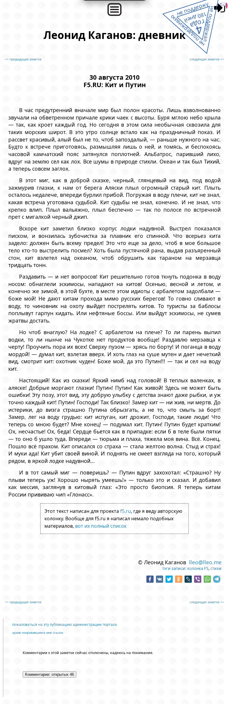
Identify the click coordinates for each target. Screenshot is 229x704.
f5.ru (125, 511)
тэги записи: (174, 568)
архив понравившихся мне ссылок (37, 633)
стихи (216, 568)
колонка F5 (197, 568)
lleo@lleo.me (205, 562)
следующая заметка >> (207, 59)
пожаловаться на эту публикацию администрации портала (64, 624)
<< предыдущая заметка (23, 59)
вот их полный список (100, 526)
